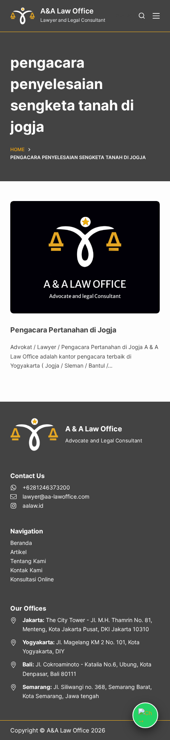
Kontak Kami (26, 570)
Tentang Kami (28, 561)
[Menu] (156, 15)
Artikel (18, 551)
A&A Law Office (67, 11)
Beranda (21, 542)
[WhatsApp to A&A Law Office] (49, 487)
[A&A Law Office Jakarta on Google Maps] (85, 624)
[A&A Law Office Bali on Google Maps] (85, 669)
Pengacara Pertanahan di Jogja (63, 330)
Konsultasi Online (32, 579)
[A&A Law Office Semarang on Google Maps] (85, 691)
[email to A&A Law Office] (49, 496)
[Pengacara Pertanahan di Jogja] (85, 257)
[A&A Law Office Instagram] (49, 505)
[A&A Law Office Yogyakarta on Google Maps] (85, 647)
